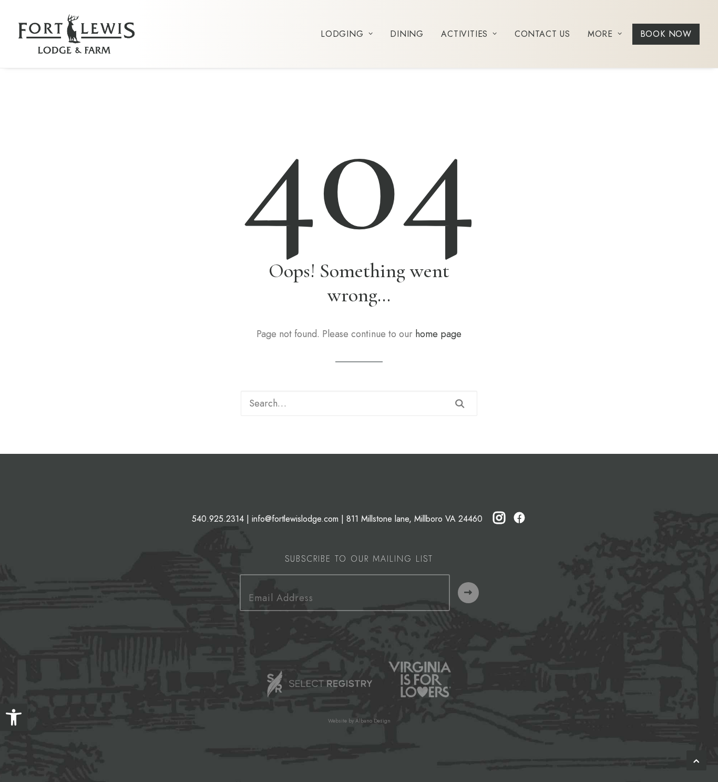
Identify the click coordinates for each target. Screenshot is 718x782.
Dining (407, 34)
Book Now (666, 34)
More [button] (600, 34)
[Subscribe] (468, 592)
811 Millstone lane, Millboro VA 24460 (414, 519)
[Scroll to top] (696, 759)
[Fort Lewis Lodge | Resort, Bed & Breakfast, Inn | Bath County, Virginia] (76, 34)
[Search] (359, 403)
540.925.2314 (218, 519)
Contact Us (542, 34)
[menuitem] (350, 34)
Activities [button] (464, 34)
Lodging (342, 34)
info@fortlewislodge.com (295, 519)
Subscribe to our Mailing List (359, 559)
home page (438, 334)
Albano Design (373, 721)
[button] (13, 717)
